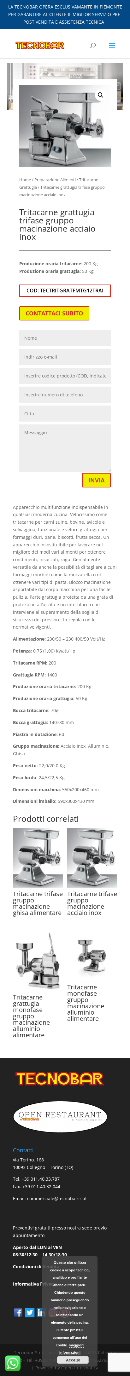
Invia (96, 480)
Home (25, 179)
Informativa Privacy (34, 1284)
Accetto (73, 1360)
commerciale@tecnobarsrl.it (57, 1198)
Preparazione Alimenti (55, 179)
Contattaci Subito (54, 313)
